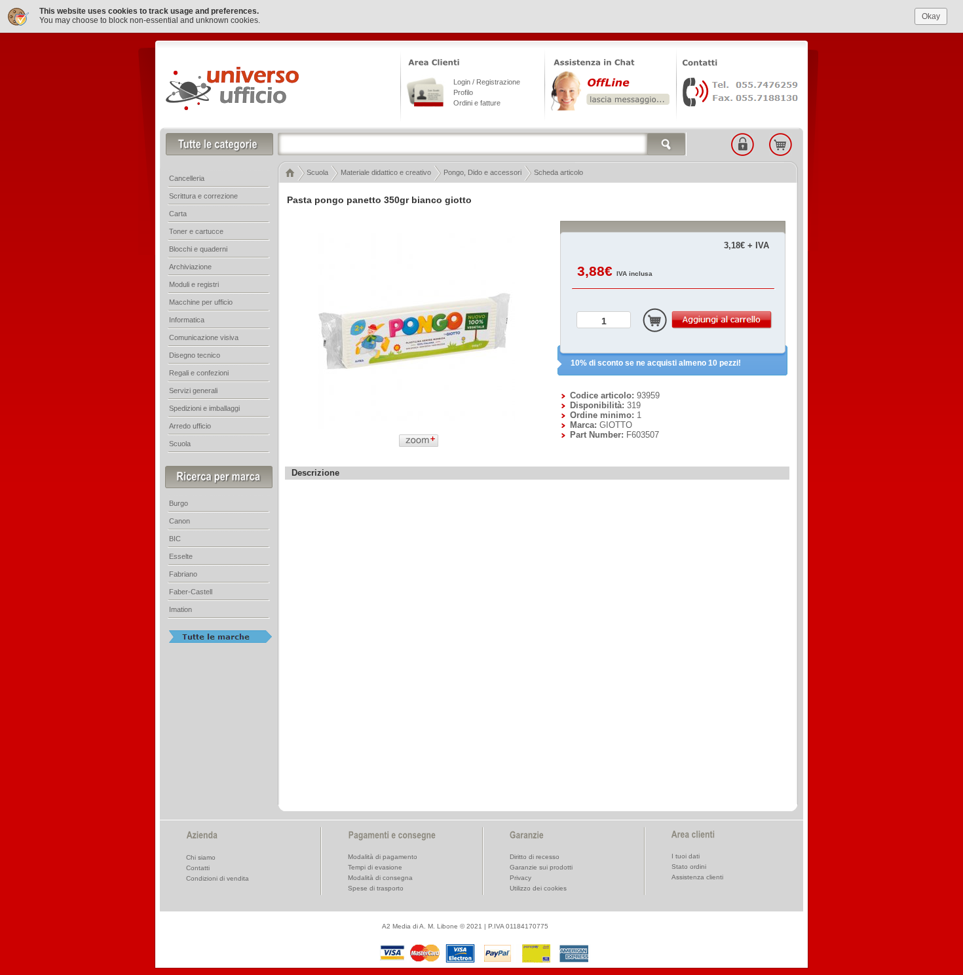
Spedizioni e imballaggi (204, 408)
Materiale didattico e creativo (386, 172)
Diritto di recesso (534, 856)
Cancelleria (186, 178)
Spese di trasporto (376, 888)
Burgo (178, 503)
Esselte (181, 556)
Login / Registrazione (486, 82)
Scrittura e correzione (203, 196)
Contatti (198, 867)
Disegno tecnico (194, 355)
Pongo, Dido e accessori (482, 172)
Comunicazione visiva (203, 337)
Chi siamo (201, 857)
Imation (180, 609)
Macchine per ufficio (201, 302)
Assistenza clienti (697, 877)
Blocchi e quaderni (198, 249)
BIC (175, 539)
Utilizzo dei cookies (538, 888)
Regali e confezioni (199, 373)
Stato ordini (688, 866)
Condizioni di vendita (217, 878)
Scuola (317, 172)
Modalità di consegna (380, 877)
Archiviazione (190, 267)
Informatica (186, 320)
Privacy (520, 877)
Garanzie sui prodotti (541, 867)
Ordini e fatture (476, 103)
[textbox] (482, 144)
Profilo (463, 92)
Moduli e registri (194, 284)
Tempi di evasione (375, 867)
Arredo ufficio (190, 426)
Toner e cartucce (196, 231)
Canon (179, 521)
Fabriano (183, 574)
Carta (178, 214)
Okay (931, 16)
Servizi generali (193, 390)
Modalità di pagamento (382, 856)
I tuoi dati (685, 856)
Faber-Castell (190, 592)
